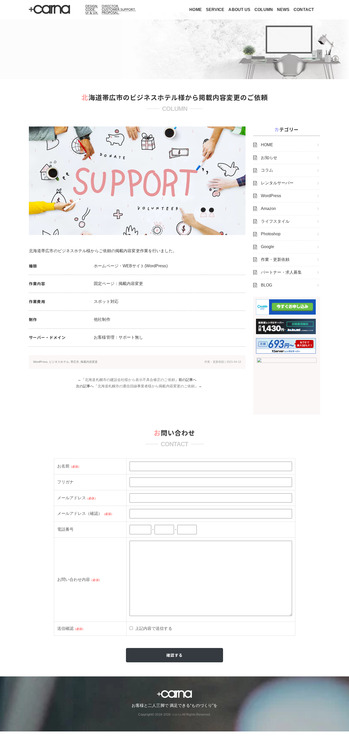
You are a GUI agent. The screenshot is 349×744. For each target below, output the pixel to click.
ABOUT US (239, 9)
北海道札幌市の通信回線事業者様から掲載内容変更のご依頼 (146, 386)
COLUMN (263, 9)
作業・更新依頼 (214, 361)
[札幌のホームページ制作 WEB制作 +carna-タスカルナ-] (50, 10)
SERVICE (215, 9)
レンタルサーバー (277, 183)
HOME (195, 9)
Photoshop (271, 234)
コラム (267, 170)
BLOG (266, 285)
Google (267, 247)
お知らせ (269, 157)
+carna (176, 714)
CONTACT (304, 9)
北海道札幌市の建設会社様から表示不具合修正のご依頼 (130, 380)
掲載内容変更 (89, 361)
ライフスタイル (275, 221)
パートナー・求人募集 (281, 272)
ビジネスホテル (59, 361)
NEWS (283, 9)
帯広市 (75, 361)
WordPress (40, 361)
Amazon (268, 208)
